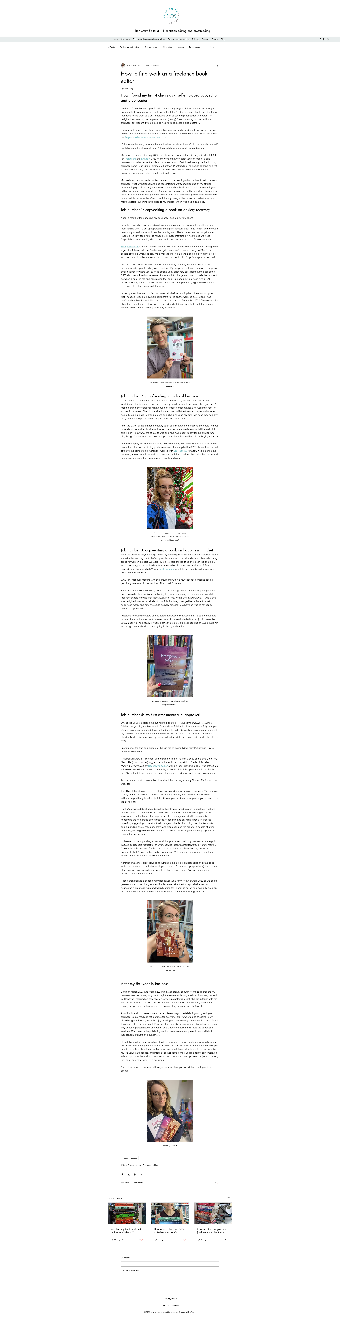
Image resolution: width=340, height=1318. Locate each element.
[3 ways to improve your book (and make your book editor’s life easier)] (213, 1213)
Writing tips (167, 47)
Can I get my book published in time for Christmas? (126, 1230)
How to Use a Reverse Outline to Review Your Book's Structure (169, 1230)
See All (229, 1197)
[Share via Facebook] (122, 1174)
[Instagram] (328, 39)
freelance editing (130, 1158)
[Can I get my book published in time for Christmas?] (127, 1213)
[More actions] (217, 65)
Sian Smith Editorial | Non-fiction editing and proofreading (172, 31)
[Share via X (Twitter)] (128, 1174)
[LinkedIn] (324, 39)
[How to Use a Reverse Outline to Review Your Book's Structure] (170, 1213)
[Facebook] (320, 39)
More (211, 47)
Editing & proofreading (129, 47)
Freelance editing (196, 47)
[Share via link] (141, 1174)
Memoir (181, 47)
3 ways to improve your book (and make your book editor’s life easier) (212, 1230)
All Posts (111, 47)
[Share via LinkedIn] (135, 1174)
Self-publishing (151, 47)
